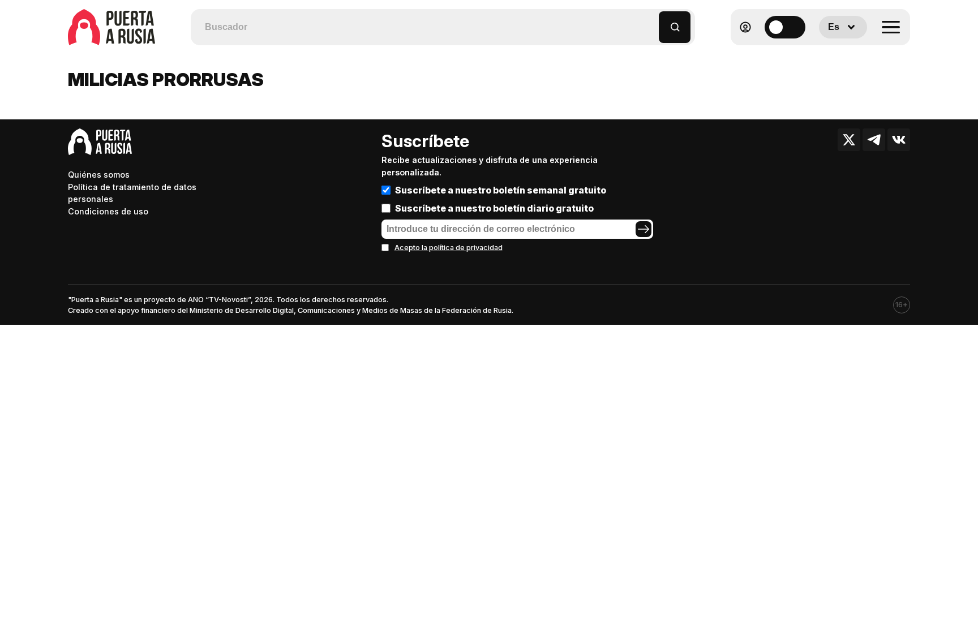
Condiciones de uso (108, 211)
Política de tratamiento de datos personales (132, 193)
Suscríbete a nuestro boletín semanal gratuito (500, 190)
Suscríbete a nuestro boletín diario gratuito (494, 208)
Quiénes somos (99, 174)
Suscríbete (425, 141)
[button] (650, 22)
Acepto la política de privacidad (448, 247)
